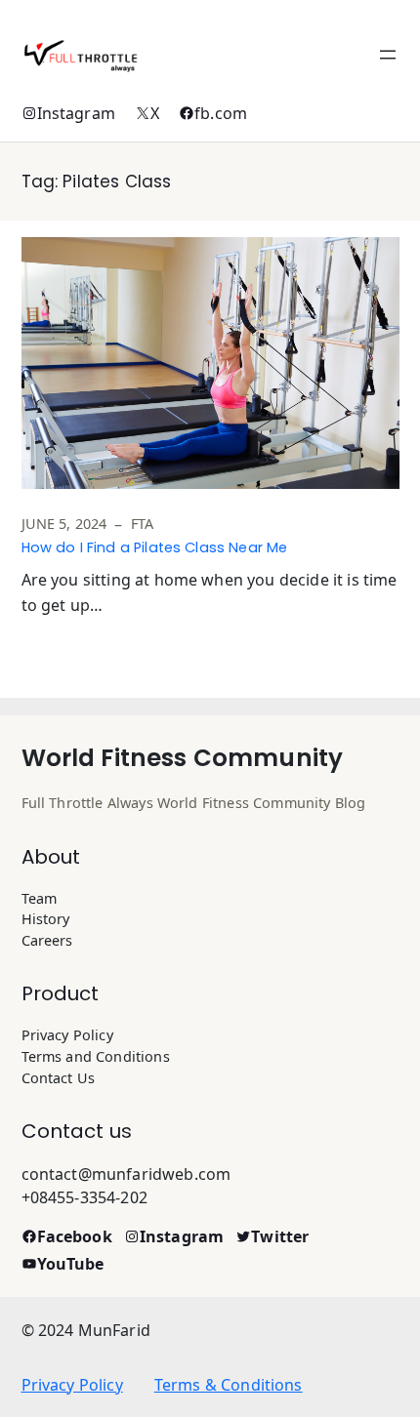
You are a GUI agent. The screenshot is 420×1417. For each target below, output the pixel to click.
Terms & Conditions (228, 1385)
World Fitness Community (182, 758)
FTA (142, 523)
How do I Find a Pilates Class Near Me (154, 548)
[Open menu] (387, 54)
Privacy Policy (72, 1385)
